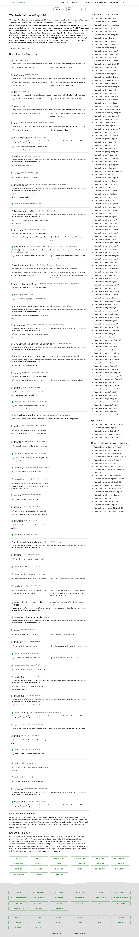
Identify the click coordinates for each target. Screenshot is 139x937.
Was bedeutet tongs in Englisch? (106, 304)
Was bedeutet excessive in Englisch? (107, 109)
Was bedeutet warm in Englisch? (106, 408)
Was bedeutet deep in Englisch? (106, 83)
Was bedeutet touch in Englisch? (106, 395)
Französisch (87, 2)
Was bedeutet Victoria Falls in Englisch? (109, 467)
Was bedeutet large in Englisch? (106, 197)
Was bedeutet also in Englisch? (105, 18)
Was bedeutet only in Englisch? (105, 239)
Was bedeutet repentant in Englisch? (107, 475)
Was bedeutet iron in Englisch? (105, 184)
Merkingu (38, 908)
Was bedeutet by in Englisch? (105, 57)
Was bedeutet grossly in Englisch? (106, 152)
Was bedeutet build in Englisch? (106, 51)
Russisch (59, 874)
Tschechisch (80, 863)
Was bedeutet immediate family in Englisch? (110, 457)
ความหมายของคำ (18, 908)
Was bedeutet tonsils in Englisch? (106, 330)
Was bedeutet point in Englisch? (106, 252)
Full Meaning (38, 892)
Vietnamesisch (18, 874)
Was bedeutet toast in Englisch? (106, 278)
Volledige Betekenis (18, 898)
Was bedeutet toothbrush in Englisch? (108, 376)
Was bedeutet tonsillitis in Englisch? (107, 327)
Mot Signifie (80, 892)
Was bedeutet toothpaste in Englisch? (108, 379)
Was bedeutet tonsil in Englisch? (106, 324)
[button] (110, 18)
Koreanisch (59, 869)
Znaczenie (59, 898)
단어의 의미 (80, 903)
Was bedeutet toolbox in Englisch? (107, 353)
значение (59, 908)
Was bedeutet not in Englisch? (105, 236)
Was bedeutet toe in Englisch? (105, 288)
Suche (69, 7)
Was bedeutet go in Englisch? (105, 142)
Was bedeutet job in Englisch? (105, 187)
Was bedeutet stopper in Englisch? (107, 450)
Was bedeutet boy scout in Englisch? (107, 44)
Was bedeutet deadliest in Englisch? (107, 501)
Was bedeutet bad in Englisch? (105, 28)
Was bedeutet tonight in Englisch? (106, 314)
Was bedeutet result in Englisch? (106, 265)
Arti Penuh (121, 903)
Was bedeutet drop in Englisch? (105, 93)
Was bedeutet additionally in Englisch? (108, 425)
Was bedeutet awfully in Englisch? (106, 25)
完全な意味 (59, 903)
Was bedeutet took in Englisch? (105, 343)
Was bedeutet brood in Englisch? (106, 48)
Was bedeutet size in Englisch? (105, 272)
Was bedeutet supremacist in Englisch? (108, 508)
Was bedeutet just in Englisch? (105, 191)
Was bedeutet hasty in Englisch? (106, 161)
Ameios (100, 892)
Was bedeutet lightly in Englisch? (106, 204)
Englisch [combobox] (58, 9)
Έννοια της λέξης (121, 898)
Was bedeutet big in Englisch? (105, 38)
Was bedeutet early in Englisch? (106, 100)
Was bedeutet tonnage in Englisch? (107, 317)
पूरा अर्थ (100, 903)
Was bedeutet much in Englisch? (106, 226)
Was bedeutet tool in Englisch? (105, 347)
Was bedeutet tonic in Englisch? (106, 311)
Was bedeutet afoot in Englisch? (106, 505)
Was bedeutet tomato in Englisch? (106, 298)
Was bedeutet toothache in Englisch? (107, 373)
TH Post (18, 922)
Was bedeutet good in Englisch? (106, 145)
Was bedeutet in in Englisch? (104, 174)
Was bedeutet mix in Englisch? (105, 220)
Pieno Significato (121, 892)
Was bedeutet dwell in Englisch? (106, 96)
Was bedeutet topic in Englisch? (106, 389)
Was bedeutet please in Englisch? (106, 249)
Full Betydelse (39, 898)
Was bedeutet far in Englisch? (105, 122)
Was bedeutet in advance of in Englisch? (109, 511)
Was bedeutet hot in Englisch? (105, 168)
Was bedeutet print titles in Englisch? (107, 495)
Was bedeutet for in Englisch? (105, 126)
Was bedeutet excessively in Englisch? (108, 113)
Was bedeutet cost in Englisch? (105, 74)
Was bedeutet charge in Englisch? (106, 64)
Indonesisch (100, 869)
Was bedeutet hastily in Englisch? (106, 158)
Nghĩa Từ (17, 892)
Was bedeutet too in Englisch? (105, 337)
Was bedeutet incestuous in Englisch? (108, 454)
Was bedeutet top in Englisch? (105, 382)
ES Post (80, 917)
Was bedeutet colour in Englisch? (106, 70)
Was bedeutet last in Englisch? (105, 200)
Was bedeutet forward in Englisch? (107, 129)
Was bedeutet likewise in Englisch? (107, 207)
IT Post (100, 922)
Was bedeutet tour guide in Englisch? (107, 402)
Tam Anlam (18, 903)
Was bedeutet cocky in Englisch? (106, 67)
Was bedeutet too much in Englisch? (107, 340)
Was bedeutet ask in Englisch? (105, 22)
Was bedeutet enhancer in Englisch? (107, 488)
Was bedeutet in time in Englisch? (106, 178)
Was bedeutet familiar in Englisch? (107, 119)
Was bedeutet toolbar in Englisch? (106, 350)
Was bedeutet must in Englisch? (106, 230)
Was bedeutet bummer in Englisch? (107, 54)
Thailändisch (120, 869)
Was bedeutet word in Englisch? (106, 415)
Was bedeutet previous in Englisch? (107, 256)
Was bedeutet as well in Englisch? (106, 431)
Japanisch (39, 869)
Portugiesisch (100, 2)
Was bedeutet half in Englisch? (105, 155)
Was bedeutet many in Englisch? (106, 217)
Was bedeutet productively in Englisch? (108, 492)
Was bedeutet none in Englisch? (106, 233)
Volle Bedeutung (18, 2)
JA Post (18, 917)
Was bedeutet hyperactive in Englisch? (108, 171)
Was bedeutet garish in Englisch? (106, 132)
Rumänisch (59, 863)
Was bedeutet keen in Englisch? (106, 194)
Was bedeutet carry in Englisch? (106, 61)
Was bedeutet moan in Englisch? (106, 223)
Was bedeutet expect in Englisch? (106, 116)
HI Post (38, 928)
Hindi (80, 869)
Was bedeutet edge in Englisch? (106, 103)
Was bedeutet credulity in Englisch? (107, 77)
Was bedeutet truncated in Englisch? (107, 485)
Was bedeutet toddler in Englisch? (106, 285)
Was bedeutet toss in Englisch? (105, 392)
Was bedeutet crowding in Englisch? (107, 80)
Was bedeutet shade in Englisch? (106, 269)
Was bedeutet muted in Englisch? (106, 498)
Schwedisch (18, 863)
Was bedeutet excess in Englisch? (106, 106)
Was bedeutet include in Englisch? (106, 181)
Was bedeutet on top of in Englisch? (107, 437)
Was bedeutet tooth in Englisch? (106, 369)
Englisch (64, 2)
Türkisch (120, 863)
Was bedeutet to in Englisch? (104, 275)
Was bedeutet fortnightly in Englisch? (108, 447)
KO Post (39, 917)
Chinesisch (18, 869)
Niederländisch (120, 858)
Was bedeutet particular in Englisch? (107, 243)
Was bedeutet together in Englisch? (107, 291)
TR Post (59, 917)
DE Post (100, 917)
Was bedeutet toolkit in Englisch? (106, 356)
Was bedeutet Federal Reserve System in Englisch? (109, 471)
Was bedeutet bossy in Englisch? (106, 41)
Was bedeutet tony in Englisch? (105, 334)
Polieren (38, 863)
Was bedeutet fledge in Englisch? (106, 463)
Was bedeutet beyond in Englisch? (106, 35)
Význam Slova (100, 898)
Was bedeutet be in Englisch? (105, 31)
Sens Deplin (79, 898)
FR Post (121, 917)
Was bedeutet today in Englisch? (106, 282)
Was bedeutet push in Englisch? (106, 259)
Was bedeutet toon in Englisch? (105, 363)
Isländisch (39, 874)
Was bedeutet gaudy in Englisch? (106, 135)
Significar (59, 892)
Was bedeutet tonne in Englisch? (106, 321)
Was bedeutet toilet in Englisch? (106, 295)
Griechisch (100, 863)
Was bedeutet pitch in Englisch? (106, 246)
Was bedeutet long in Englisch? (105, 213)
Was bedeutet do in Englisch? (105, 90)
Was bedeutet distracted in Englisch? (107, 87)
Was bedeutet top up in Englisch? (106, 386)
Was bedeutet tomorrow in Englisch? (107, 301)
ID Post (121, 922)
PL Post (18, 928)
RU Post (59, 922)
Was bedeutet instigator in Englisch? (107, 482)
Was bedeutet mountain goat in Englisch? (109, 479)
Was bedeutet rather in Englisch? (106, 262)
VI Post (80, 922)
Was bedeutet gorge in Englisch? (106, 148)
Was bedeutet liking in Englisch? (106, 210)
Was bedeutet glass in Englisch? (106, 139)
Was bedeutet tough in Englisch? (106, 399)
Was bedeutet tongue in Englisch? (106, 308)
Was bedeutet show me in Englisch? (107, 460)
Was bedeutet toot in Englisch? (105, 366)
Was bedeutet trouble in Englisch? (106, 405)
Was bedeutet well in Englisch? (105, 412)
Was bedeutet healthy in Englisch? (106, 165)
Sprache (57, 7)
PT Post (39, 922)
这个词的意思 (38, 903)
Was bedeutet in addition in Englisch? (108, 434)
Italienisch (114, 2)
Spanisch (74, 2)
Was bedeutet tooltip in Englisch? (106, 360)
